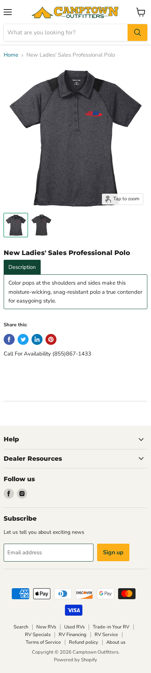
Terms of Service (43, 642)
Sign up (113, 552)
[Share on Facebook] (9, 339)
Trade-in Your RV (111, 627)
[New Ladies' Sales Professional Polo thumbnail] (15, 225)
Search (21, 627)
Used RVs (74, 627)
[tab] (22, 267)
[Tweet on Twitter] (23, 339)
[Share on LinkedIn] (37, 339)
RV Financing (72, 634)
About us (115, 642)
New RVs (46, 627)
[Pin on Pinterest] (50, 339)
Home (11, 55)
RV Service (106, 634)
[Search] (137, 32)
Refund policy (83, 642)
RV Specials (38, 634)
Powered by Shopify (75, 660)
